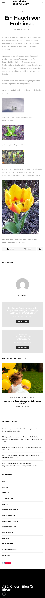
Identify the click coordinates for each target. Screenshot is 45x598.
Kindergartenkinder (11, 521)
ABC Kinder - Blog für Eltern (18, 588)
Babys (4, 481)
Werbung (6, 555)
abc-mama (27, 30)
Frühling (7, 266)
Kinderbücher (8, 515)
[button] (17, 410)
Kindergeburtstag (28, 397)
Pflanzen (16, 266)
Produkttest (7, 538)
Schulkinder (30, 306)
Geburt (5, 493)
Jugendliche (20, 306)
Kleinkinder (7, 532)
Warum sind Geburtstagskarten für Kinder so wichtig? (22, 402)
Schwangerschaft (10, 549)
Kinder (18, 397)
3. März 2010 (18, 342)
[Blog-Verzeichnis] (6, 563)
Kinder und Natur (10, 510)
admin (18, 406)
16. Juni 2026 (25, 406)
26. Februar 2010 (18, 316)
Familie (22, 11)
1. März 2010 (18, 30)
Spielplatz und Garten (30, 266)
